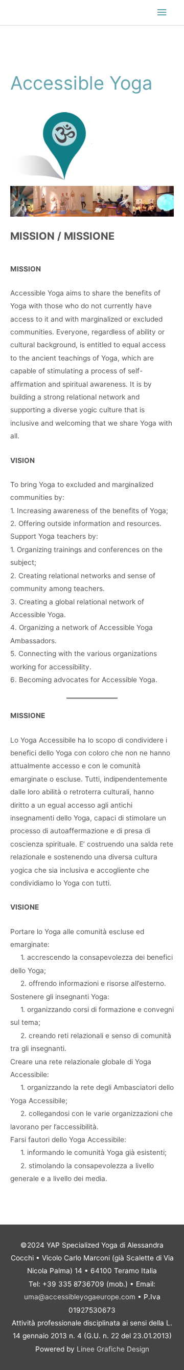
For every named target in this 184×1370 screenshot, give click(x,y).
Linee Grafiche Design (113, 1349)
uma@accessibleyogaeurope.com (79, 1297)
